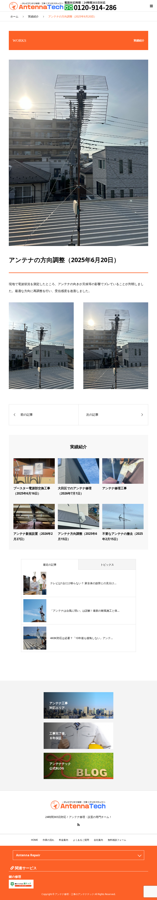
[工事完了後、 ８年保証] (78, 747)
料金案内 (63, 840)
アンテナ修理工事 (114, 488)
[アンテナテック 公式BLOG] (78, 777)
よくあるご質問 (81, 840)
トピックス (107, 564)
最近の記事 (49, 564)
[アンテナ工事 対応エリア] (78, 717)
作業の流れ (48, 840)
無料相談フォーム (117, 840)
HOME (34, 840)
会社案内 (98, 840)
